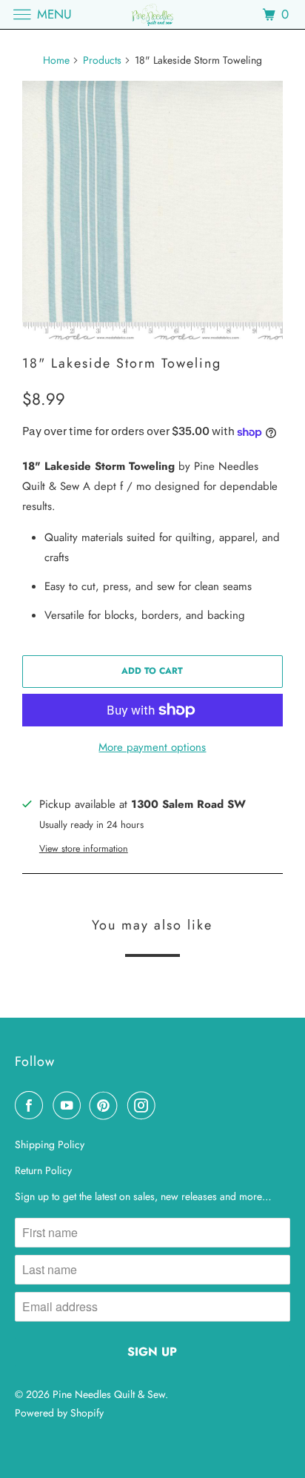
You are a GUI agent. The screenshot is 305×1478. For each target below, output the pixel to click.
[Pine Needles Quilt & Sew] (152, 14)
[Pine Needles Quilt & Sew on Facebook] (32, 1105)
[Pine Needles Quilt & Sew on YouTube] (70, 1105)
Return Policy (43, 1170)
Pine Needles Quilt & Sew (109, 1394)
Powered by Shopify (59, 1412)
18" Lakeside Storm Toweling (121, 363)
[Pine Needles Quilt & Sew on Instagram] (144, 1105)
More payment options (152, 747)
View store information (83, 848)
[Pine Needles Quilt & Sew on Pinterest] (107, 1105)
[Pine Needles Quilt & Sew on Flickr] (168, 1105)
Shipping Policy (49, 1144)
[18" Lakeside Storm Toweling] (152, 211)
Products (102, 60)
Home (56, 60)
